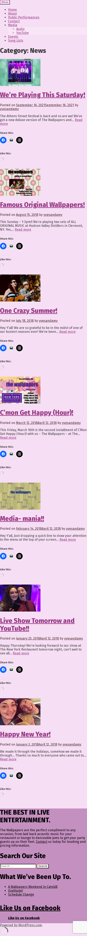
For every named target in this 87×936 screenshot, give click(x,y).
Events (13, 37)
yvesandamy (9, 109)
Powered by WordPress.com (21, 925)
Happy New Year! (25, 734)
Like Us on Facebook (30, 908)
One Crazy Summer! (28, 311)
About (12, 13)
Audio (20, 29)
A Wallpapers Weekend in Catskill (32, 887)
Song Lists (15, 40)
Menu (5, 2)
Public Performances (23, 17)
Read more (23, 229)
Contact (14, 21)
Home (12, 10)
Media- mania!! (22, 518)
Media (12, 25)
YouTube (22, 33)
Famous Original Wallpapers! (42, 205)
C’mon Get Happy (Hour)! (36, 412)
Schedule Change (21, 894)
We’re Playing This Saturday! (42, 95)
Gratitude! (15, 891)
